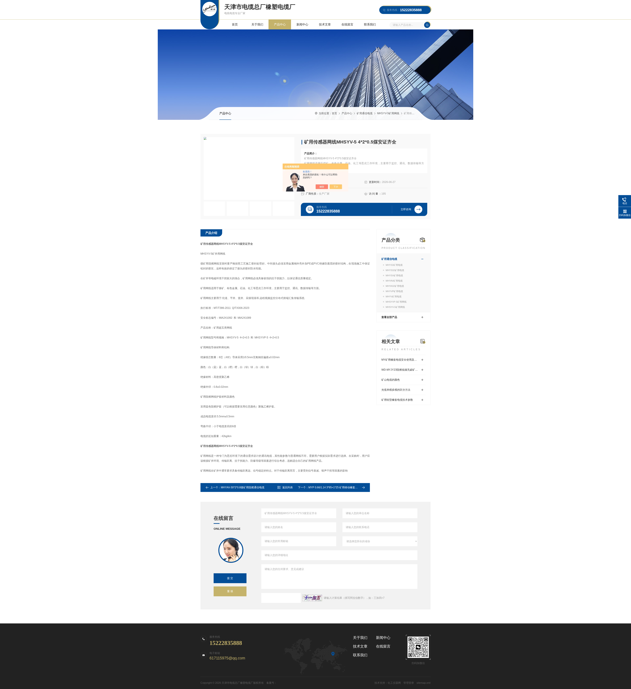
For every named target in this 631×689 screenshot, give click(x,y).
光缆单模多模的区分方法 (395, 389)
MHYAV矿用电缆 (394, 280)
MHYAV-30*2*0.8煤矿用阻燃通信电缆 (242, 487)
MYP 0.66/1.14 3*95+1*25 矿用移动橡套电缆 (334, 487)
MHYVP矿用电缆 (394, 291)
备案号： (271, 682)
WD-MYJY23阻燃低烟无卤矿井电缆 (402, 369)
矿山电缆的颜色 (390, 379)
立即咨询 (406, 209)
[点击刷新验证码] (312, 598)
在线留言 (347, 24)
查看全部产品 (389, 317)
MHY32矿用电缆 (394, 265)
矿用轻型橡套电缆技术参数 (397, 399)
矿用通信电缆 (365, 113)
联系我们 (370, 24)
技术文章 (325, 24)
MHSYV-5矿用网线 (388, 113)
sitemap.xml (424, 682)
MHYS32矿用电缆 (395, 270)
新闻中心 (302, 24)
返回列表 (287, 487)
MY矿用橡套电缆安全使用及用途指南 (403, 359)
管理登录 (408, 682)
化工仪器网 (394, 682)
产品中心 (280, 24)
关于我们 (257, 24)
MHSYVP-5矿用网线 (396, 301)
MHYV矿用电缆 (393, 296)
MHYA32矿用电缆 (395, 286)
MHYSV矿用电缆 (394, 275)
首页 (235, 24)
